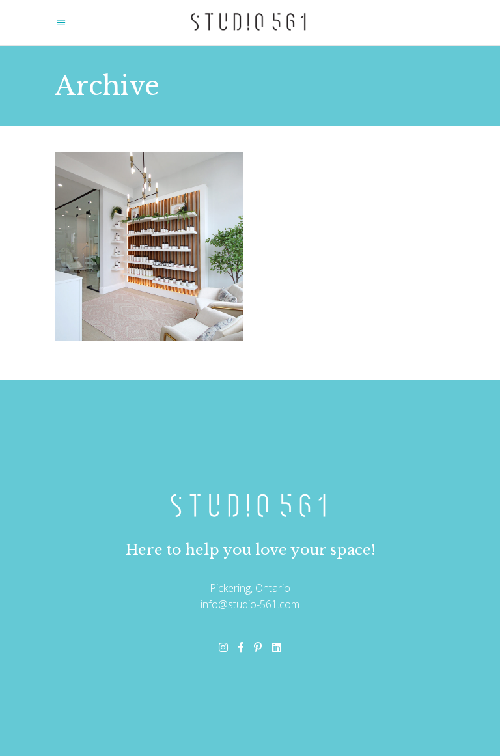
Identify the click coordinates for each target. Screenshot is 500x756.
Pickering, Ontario (250, 588)
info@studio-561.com (250, 604)
